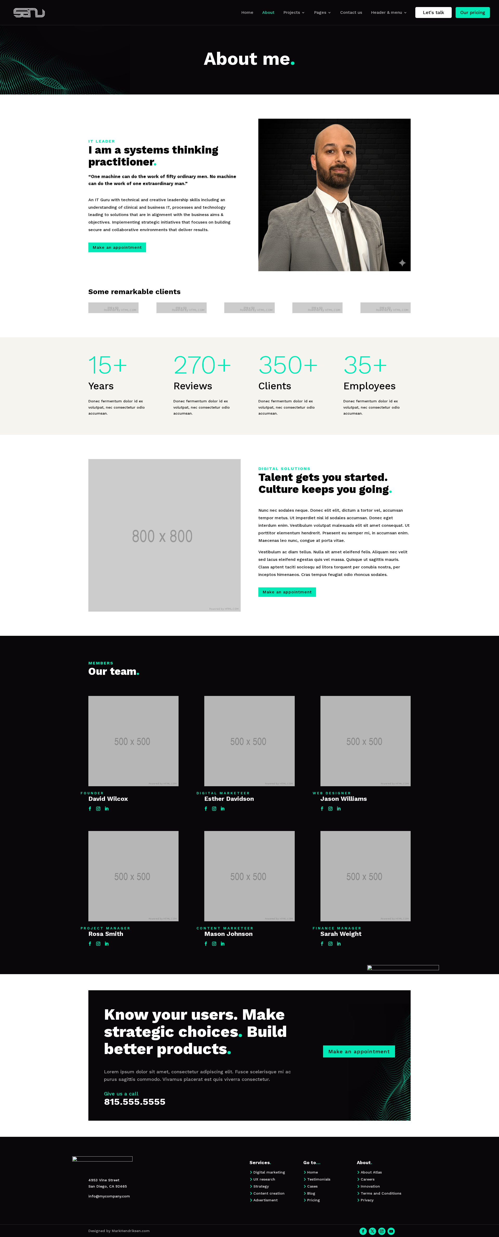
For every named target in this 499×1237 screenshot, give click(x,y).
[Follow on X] (372, 1231)
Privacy (367, 1200)
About (268, 12)
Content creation (269, 1193)
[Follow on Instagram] (98, 808)
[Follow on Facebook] (90, 808)
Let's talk (433, 12)
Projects (291, 12)
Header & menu (386, 12)
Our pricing (472, 12)
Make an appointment (117, 247)
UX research (264, 1179)
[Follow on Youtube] (391, 1231)
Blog (311, 1193)
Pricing (313, 1200)
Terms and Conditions (381, 1193)
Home (247, 12)
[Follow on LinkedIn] (106, 808)
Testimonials (318, 1179)
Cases (312, 1186)
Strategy (261, 1186)
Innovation (370, 1186)
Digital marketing (269, 1172)
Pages (320, 12)
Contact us (351, 12)
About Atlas (371, 1172)
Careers (368, 1179)
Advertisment (265, 1200)
